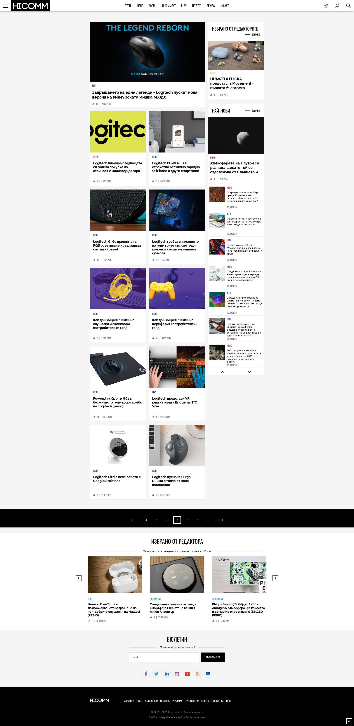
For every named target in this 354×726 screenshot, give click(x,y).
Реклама (177, 701)
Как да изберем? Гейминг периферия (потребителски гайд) (174, 324)
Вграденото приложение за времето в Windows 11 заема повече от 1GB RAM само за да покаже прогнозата (244, 302)
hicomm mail (208, 674)
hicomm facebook (146, 674)
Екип (139, 701)
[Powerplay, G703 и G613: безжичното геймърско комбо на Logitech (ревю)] (118, 367)
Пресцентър (192, 701)
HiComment (169, 6)
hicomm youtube (187, 674)
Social (153, 6)
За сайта (129, 701)
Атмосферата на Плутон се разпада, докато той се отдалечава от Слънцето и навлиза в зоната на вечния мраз (235, 172)
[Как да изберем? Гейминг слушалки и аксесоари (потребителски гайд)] (118, 288)
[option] (236, 197)
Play (184, 6)
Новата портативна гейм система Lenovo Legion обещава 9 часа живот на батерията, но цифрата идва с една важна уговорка (244, 330)
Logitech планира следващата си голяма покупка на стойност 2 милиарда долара (117, 167)
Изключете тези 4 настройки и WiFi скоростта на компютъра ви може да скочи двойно (244, 221)
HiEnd (139, 6)
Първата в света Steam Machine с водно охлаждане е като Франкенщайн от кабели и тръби (244, 249)
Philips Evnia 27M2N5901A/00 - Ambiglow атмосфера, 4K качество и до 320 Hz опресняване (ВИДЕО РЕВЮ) (238, 609)
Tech (128, 6)
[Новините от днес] (326, 5)
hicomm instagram (177, 674)
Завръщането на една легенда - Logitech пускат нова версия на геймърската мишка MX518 (144, 94)
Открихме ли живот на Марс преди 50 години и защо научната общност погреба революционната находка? (243, 196)
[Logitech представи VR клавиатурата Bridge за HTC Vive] (177, 367)
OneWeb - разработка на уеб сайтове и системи (177, 717)
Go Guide (226, 701)
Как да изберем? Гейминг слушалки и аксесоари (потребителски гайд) (113, 324)
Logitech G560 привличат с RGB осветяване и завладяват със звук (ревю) (117, 245)
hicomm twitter (156, 674)
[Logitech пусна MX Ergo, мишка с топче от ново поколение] (177, 445)
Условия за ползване (157, 701)
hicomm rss (198, 674)
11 (222, 520)
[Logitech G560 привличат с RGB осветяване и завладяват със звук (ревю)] (118, 210)
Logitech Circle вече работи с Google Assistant (117, 479)
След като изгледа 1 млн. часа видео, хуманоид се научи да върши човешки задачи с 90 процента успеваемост (244, 275)
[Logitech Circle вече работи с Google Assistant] (118, 445)
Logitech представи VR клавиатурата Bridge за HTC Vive (174, 402)
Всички (256, 34)
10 (207, 520)
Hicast (225, 6)
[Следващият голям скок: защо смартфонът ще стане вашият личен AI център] (180, 576)
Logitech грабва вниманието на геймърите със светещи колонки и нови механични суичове (175, 247)
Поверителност (210, 701)
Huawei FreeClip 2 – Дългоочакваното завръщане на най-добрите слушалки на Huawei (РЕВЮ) (114, 609)
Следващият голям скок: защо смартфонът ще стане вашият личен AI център (173, 607)
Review (211, 6)
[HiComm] (30, 5)
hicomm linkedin (167, 674)
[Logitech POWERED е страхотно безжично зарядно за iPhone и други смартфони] (177, 131)
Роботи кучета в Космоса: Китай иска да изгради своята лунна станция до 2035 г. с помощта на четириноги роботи (244, 356)
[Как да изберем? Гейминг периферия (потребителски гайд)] (177, 288)
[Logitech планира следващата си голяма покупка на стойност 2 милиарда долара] (118, 131)
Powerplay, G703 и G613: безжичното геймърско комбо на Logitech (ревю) (117, 402)
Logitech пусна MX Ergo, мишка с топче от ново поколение (171, 481)
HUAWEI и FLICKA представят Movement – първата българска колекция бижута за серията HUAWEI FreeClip (233, 88)
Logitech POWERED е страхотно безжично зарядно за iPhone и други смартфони (176, 167)
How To (196, 6)
